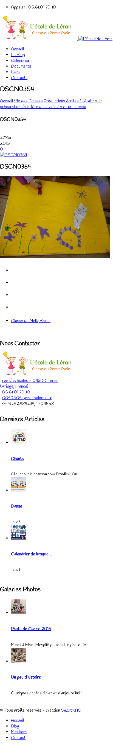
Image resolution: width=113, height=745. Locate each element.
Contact (18, 738)
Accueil (17, 49)
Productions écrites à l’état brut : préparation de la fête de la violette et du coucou (51, 104)
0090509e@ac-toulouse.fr (27, 398)
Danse (16, 506)
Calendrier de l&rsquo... (31, 554)
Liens (15, 72)
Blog (15, 726)
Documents (21, 66)
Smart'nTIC (71, 710)
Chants (17, 459)
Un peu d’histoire (26, 677)
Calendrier (20, 60)
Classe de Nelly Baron (30, 321)
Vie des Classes (28, 101)
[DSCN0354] (13, 155)
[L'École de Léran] (56, 39)
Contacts (19, 78)
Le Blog (18, 55)
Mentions (19, 732)
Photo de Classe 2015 (31, 629)
